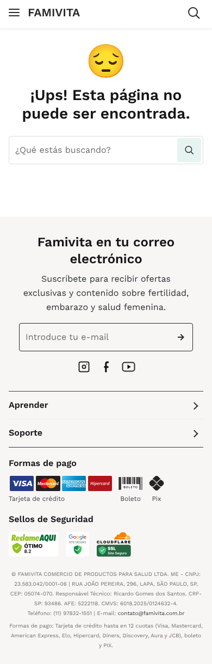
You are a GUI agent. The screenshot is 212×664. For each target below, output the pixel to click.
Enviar (183, 337)
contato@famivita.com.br (151, 614)
